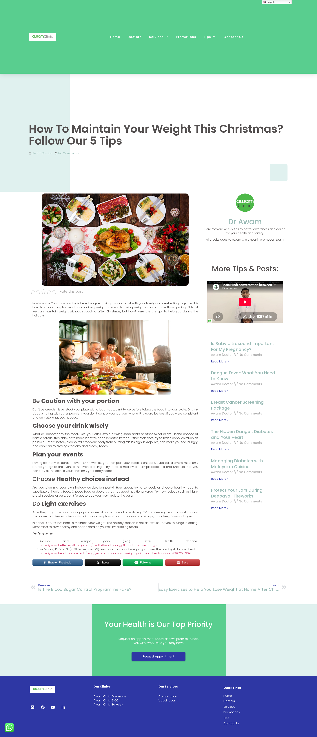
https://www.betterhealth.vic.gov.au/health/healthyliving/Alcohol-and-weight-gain (99, 545)
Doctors (134, 37)
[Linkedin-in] (63, 707)
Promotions (186, 37)
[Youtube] (53, 707)
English (270, 2)
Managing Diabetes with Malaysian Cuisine (237, 464)
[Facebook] (42, 707)
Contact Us (233, 37)
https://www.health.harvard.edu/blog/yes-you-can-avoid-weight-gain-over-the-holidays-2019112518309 (115, 553)
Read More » (220, 361)
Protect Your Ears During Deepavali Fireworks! (237, 493)
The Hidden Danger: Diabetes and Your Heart (242, 434)
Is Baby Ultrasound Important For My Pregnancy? (242, 346)
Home (115, 37)
